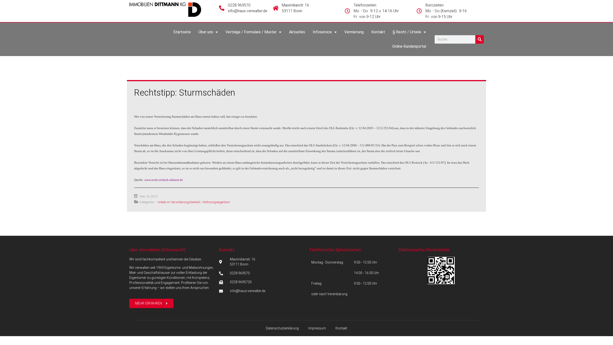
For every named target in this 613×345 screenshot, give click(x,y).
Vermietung (354, 32)
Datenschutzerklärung (282, 328)
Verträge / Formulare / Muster (251, 32)
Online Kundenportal (409, 46)
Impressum (317, 328)
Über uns (206, 32)
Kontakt (378, 32)
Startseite (182, 32)
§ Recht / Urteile (407, 32)
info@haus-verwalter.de (247, 11)
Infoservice (322, 32)
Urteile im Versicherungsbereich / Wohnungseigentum (193, 202)
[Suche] (479, 39)
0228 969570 (239, 5)
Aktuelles (297, 32)
